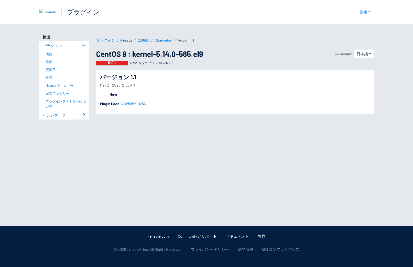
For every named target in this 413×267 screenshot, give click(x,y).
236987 (144, 40)
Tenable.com (158, 236)
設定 (363, 12)
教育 (261, 236)
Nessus (126, 40)
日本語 (362, 53)
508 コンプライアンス (280, 249)
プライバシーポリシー (210, 249)
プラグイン (83, 12)
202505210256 (134, 103)
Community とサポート (197, 236)
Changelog (163, 40)
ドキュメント (237, 236)
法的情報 (245, 249)
